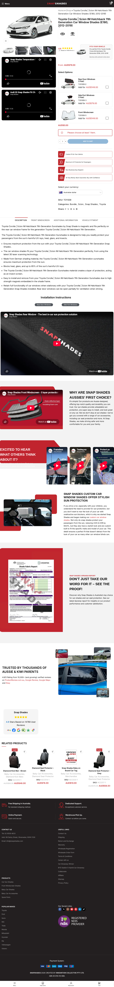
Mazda (4, 929)
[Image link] (57, 966)
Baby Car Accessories (14, 774)
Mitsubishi (5, 933)
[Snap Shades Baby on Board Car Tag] (71, 757)
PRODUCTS (6, 878)
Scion (80, 204)
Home (61, 10)
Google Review (31, 680)
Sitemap (61, 879)
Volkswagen (6, 945)
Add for (88, 87)
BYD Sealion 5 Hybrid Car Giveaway (71, 868)
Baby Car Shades (8, 889)
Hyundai (5, 937)
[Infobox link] (28, 805)
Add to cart (88, 141)
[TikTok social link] (84, 909)
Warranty (61, 845)
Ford (3, 914)
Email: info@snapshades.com (12, 841)
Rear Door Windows (44, 305)
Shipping (61, 837)
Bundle (73, 204)
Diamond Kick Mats (14, 776)
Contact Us (62, 833)
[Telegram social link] (76, 209)
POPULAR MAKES (8, 907)
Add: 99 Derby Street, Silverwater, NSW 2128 (18, 837)
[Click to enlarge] (5, 40)
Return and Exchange (66, 841)
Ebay (8, 683)
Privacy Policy (63, 883)
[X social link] (68, 209)
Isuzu (4, 918)
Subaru (4, 948)
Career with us (63, 860)
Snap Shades (91, 204)
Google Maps (44, 680)
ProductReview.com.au (14, 680)
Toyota (102, 204)
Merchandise (71, 776)
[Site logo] (57, 3)
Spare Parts (6, 897)
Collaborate (62, 871)
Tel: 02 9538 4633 (8, 833)
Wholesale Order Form (66, 852)
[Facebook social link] (65, 209)
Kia (3, 941)
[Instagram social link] (67, 909)
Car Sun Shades (7, 882)
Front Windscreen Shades (11, 886)
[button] (59, 27)
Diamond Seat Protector (43, 776)
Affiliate (61, 875)
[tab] (21, 220)
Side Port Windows (70, 305)
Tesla (3, 926)
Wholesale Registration (66, 849)
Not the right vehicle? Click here (100, 57)
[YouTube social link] (71, 909)
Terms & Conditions (65, 856)
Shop (68, 10)
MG (3, 922)
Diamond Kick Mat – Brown (14, 771)
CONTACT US (7, 829)
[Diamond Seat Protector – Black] (43, 757)
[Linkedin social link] (74, 209)
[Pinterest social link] (71, 209)
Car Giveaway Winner (66, 864)
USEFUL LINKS (63, 829)
